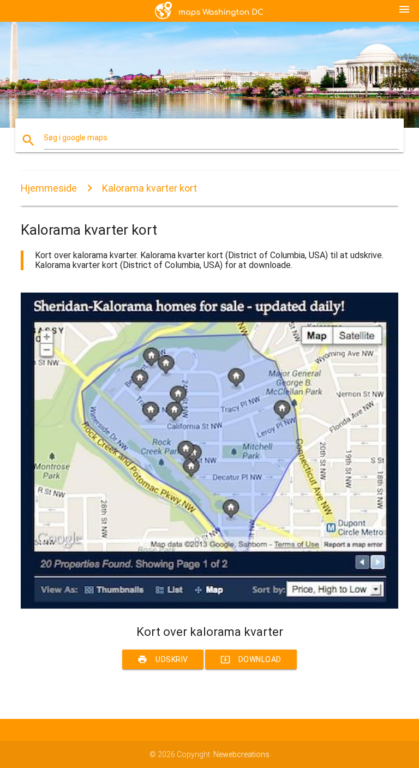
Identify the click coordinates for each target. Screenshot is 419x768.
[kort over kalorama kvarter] (209, 606)
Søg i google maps (75, 137)
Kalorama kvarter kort (149, 188)
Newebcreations (241, 754)
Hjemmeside (49, 188)
